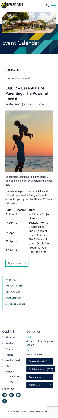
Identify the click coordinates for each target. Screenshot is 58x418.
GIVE (8, 366)
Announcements (13, 285)
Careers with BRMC (37, 361)
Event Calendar (13, 297)
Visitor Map (34, 384)
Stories (9, 354)
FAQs (12, 381)
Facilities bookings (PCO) (40, 369)
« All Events (12, 70)
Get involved (12, 360)
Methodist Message (15, 303)
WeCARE (10, 371)
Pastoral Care (34, 376)
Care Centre (15, 376)
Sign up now (14, 263)
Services (10, 343)
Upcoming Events (13, 291)
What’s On (11, 348)
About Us (10, 337)
